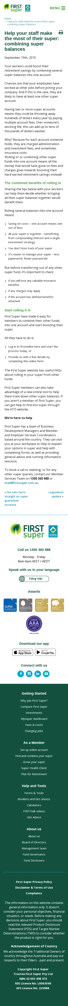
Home (8, 18)
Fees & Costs (34, 725)
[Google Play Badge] (45, 652)
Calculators (34, 805)
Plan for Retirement (34, 774)
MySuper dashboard (34, 719)
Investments (34, 712)
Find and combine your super (34, 756)
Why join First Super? (34, 700)
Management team (34, 848)
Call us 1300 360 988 (34, 550)
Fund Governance (34, 854)
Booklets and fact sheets (34, 799)
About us (34, 836)
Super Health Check (34, 768)
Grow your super (34, 762)
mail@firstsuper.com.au (21, 483)
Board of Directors (34, 842)
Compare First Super (34, 706)
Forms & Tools (34, 793)
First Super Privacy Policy (34, 882)
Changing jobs (34, 731)
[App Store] (22, 652)
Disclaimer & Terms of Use (34, 887)
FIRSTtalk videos (34, 811)
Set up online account (34, 750)
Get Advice (34, 817)
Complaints (34, 893)
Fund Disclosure (34, 860)
